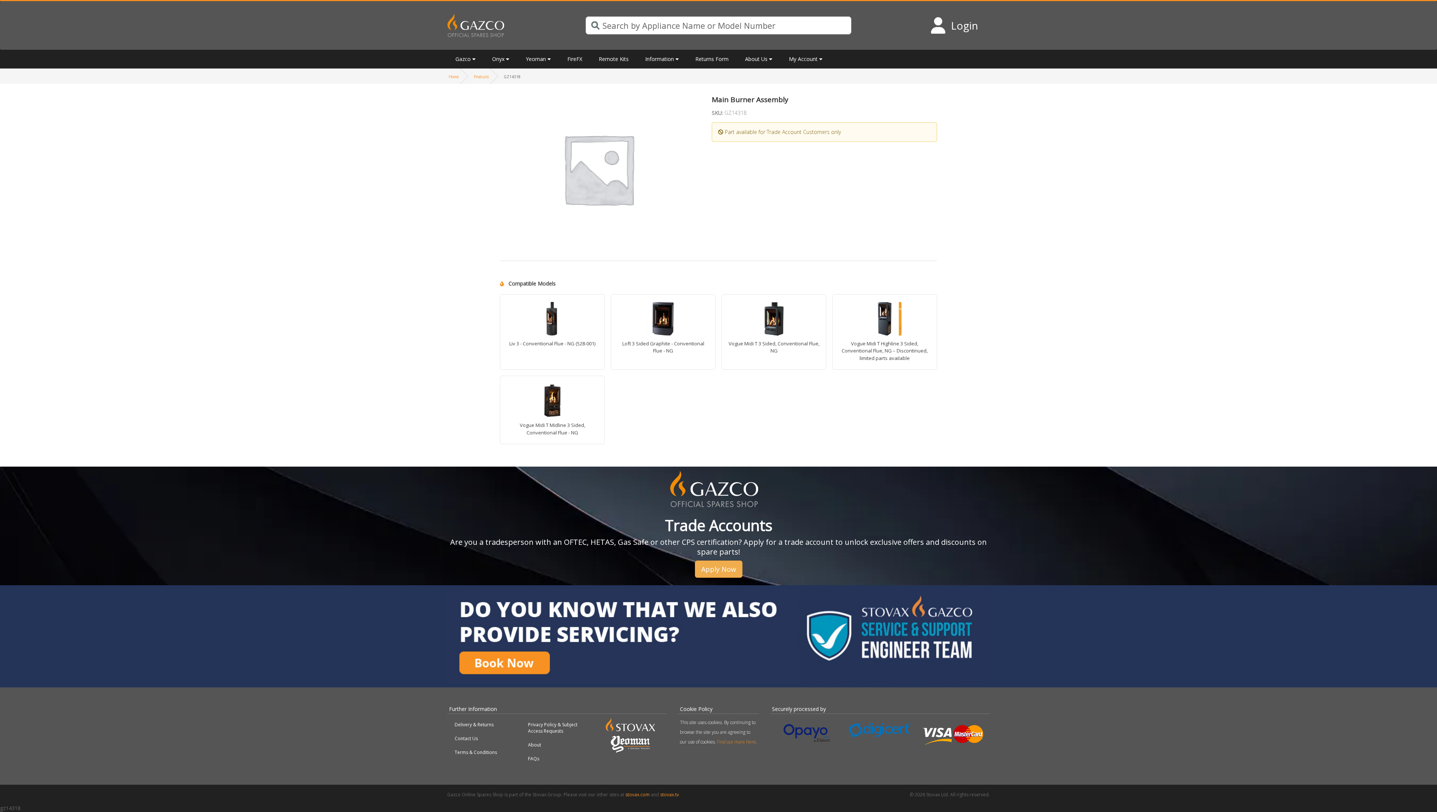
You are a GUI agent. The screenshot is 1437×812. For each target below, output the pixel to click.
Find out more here (736, 742)
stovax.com (637, 794)
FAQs (533, 758)
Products (481, 76)
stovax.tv (669, 794)
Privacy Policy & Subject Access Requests (552, 727)
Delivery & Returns (474, 724)
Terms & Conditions (476, 752)
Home (454, 76)
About (534, 745)
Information (659, 58)
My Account (803, 58)
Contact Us (466, 738)
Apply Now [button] (718, 569)
